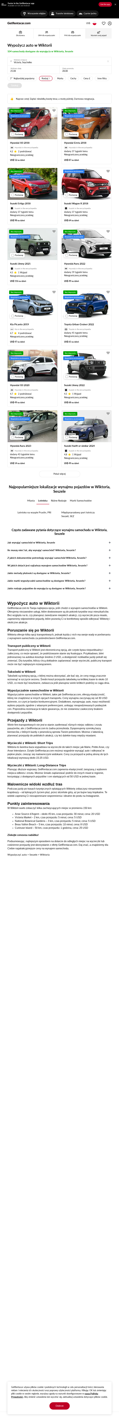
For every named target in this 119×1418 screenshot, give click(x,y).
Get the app (105, 4)
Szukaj (14, 85)
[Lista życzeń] (103, 23)
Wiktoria (45, 854)
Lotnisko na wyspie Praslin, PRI (34, 512)
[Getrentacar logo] (19, 23)
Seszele (33, 854)
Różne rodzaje (58, 500)
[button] (88, 23)
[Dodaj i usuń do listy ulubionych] (54, 110)
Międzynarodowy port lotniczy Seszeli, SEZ (78, 514)
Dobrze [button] (60, 1405)
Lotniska (42, 500)
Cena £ (87, 78)
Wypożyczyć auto (17, 854)
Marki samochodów (81, 500)
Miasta (31, 500)
